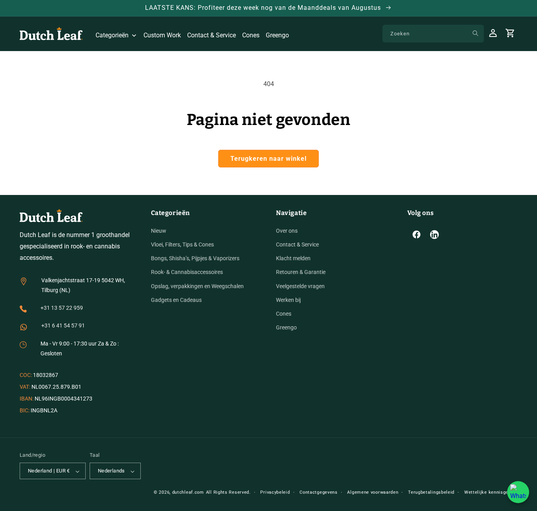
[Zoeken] (475, 33)
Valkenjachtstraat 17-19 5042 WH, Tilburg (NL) (83, 285)
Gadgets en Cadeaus (176, 300)
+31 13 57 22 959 (61, 308)
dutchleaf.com (188, 492)
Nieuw (158, 231)
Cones (283, 314)
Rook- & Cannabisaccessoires (187, 272)
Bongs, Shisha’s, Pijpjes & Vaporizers (195, 259)
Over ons (287, 231)
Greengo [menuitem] (277, 35)
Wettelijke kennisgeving (490, 492)
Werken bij (288, 300)
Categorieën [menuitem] (112, 35)
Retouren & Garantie (301, 272)
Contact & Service (297, 244)
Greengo (286, 328)
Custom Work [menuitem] (162, 35)
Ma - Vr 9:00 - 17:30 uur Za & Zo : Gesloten (79, 348)
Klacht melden (293, 259)
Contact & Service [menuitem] (211, 35)
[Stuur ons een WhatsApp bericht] (518, 492)
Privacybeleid (275, 492)
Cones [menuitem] (250, 35)
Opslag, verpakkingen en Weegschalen (197, 286)
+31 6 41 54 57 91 (63, 326)
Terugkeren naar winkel (268, 158)
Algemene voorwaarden (372, 492)
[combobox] (433, 33)
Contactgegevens (319, 492)
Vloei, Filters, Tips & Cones (182, 244)
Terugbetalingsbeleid (431, 492)
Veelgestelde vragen (300, 286)
